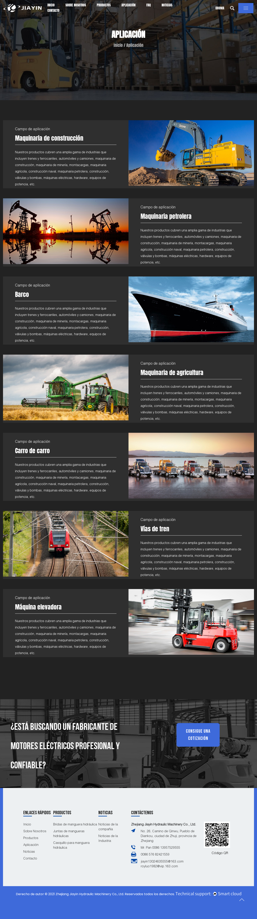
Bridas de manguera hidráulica (75, 824)
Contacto (53, 10)
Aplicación (128, 5)
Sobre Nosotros (75, 5)
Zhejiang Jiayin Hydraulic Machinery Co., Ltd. (163, 824)
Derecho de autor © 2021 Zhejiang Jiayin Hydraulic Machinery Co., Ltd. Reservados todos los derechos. (95, 894)
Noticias (167, 5)
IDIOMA (219, 8)
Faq (148, 5)
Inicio (51, 5)
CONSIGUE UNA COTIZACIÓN (198, 734)
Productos (104, 5)
